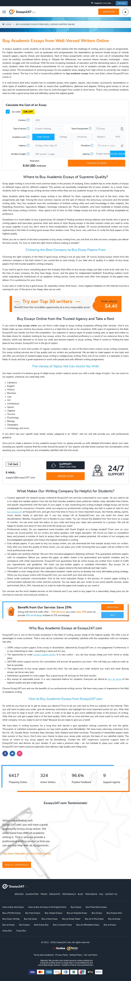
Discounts (54, 894)
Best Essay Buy (41, 925)
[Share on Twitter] (12, 753)
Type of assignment (79, 129)
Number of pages (18, 154)
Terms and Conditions (44, 955)
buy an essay (114, 679)
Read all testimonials (16, 865)
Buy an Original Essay (77, 913)
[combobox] (109, 128)
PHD (117, 137)
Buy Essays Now (114, 913)
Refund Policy (76, 955)
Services (19, 894)
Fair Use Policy (90, 955)
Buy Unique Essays (53, 913)
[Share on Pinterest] (19, 753)
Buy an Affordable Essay (87, 925)
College (63, 137)
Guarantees (32, 894)
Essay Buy (7, 931)
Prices (44, 894)
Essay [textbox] (102, 129)
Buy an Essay (114, 919)
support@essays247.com (20, 477)
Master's (101, 137)
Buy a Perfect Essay (11, 913)
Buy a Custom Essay (62, 925)
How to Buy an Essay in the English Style (47, 907)
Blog (80, 894)
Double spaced (117, 154)
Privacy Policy (61, 955)
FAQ (101, 894)
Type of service (19, 129)
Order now (109, 12)
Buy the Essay (30, 919)
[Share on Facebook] (5, 753)
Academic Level (19, 137)
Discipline (85, 145)
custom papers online (44, 655)
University (82, 137)
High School (43, 137)
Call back (122, 3)
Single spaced (103, 154)
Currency (22, 120)
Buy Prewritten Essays (96, 907)
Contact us (111, 894)
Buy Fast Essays (32, 913)
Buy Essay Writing (10, 919)
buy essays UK (14, 512)
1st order (22, 112)
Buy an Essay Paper (71, 919)
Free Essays (91, 894)
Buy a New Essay (50, 919)
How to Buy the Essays (13, 907)
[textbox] (113, 146)
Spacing (86, 154)
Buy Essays (76, 907)
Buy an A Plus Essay (94, 919)
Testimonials (69, 894)
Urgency (22, 145)
